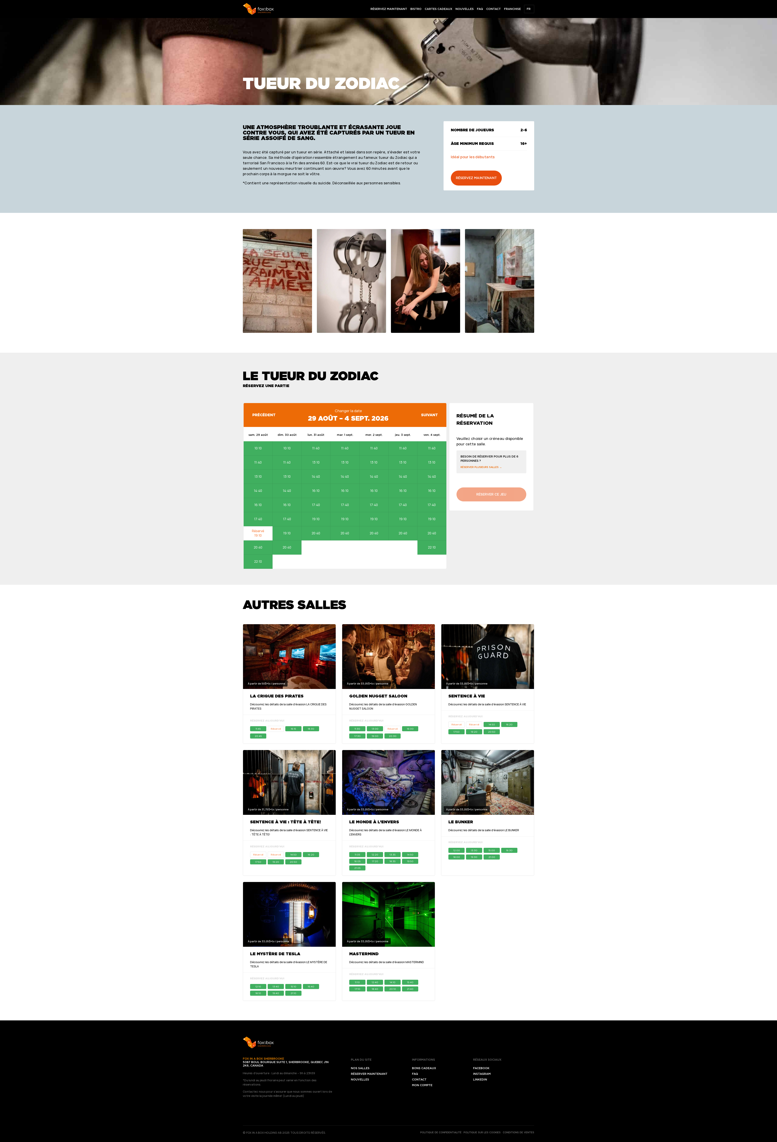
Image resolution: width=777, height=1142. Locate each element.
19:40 (276, 993)
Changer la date (348, 410)
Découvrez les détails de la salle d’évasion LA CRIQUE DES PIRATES (288, 706)
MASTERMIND (364, 953)
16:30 (509, 850)
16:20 (509, 724)
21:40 (410, 988)
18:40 (375, 988)
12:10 (258, 986)
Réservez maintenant (476, 178)
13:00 (375, 728)
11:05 (357, 854)
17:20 (375, 861)
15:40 (410, 982)
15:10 (293, 986)
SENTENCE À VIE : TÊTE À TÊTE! (285, 821)
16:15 (293, 728)
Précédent (264, 415)
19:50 (410, 861)
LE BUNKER (460, 821)
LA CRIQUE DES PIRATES (277, 696)
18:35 (393, 861)
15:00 (491, 850)
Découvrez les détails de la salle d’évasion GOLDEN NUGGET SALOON (383, 706)
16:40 (311, 986)
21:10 (293, 993)
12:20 (375, 854)
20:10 (392, 988)
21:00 (491, 857)
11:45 (258, 728)
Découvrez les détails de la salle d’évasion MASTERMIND (386, 962)
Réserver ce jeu (491, 494)
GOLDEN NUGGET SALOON (378, 696)
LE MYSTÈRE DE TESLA (275, 953)
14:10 (392, 982)
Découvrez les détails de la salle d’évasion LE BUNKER (483, 830)
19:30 (474, 857)
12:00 (456, 850)
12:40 (375, 982)
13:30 (474, 850)
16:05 (357, 861)
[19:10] (258, 533)
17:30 (357, 736)
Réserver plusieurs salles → (481, 467)
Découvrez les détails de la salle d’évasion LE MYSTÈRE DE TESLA (288, 964)
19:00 (375, 736)
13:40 (276, 986)
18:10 (258, 993)
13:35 (393, 854)
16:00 (410, 728)
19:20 (474, 731)
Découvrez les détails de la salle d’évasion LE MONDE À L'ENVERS (385, 832)
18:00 (456, 857)
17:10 (357, 988)
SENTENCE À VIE (466, 696)
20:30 (392, 736)
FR (529, 9)
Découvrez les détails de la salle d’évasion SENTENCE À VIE (487, 704)
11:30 (357, 728)
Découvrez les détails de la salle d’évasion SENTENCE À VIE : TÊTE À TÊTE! (289, 832)
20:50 (491, 731)
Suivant (429, 415)
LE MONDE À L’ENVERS (374, 821)
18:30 (311, 728)
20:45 (258, 736)
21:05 (357, 867)
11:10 (357, 982)
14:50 (492, 724)
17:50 (456, 731)
